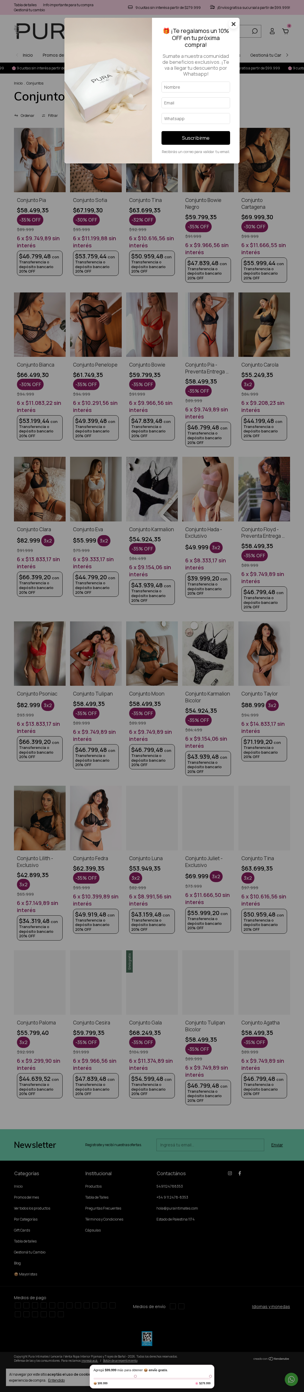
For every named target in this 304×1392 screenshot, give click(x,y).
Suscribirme (196, 137)
